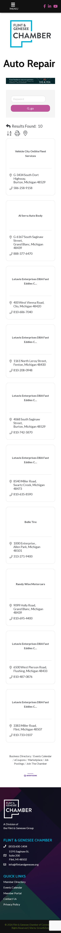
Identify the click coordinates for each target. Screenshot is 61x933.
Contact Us (10, 898)
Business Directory (20, 756)
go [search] (32, 108)
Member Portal (12, 893)
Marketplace (35, 759)
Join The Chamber (36, 763)
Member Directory (14, 881)
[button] (8, 126)
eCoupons (20, 759)
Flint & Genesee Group (21, 828)
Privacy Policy (11, 904)
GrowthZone (43, 928)
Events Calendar (42, 756)
